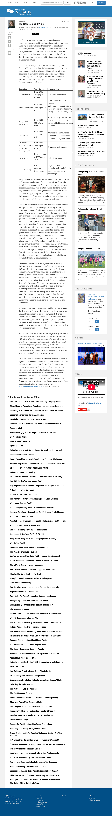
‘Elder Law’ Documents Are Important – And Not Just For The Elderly (37, 744)
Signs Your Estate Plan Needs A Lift (24, 591)
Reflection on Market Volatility (22, 472)
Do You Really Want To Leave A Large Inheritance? (30, 675)
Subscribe (92, 796)
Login (91, 3)
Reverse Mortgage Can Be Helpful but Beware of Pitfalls (33, 432)
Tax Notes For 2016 (18, 667)
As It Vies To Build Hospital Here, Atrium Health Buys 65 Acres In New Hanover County (91, 134)
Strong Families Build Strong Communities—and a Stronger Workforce (95, 79)
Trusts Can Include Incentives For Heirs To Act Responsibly (34, 698)
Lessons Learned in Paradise (22, 454)
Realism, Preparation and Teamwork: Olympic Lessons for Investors (37, 463)
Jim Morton (90, 96)
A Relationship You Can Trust (22, 490)
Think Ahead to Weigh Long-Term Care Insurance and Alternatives (37, 406)
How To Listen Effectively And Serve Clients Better (30, 671)
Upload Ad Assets (94, 800)
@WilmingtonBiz (41, 802)
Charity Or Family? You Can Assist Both (26, 702)
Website (10, 28)
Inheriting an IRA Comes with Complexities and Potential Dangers (36, 410)
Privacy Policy (40, 806)
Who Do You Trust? (17, 543)
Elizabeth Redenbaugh (94, 85)
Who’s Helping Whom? (18, 437)
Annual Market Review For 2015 (23, 658)
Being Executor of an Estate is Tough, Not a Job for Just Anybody (36, 450)
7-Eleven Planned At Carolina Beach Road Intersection (96, 117)
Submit (67, 3)
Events (64, 796)
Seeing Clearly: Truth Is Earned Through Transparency (31, 605)
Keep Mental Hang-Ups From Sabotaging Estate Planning (33, 538)
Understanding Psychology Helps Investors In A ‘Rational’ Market (36, 680)
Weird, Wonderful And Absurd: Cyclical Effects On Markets (34, 560)
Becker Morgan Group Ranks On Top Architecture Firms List (91, 144)
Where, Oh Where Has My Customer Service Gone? (30, 757)
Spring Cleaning (16, 446)
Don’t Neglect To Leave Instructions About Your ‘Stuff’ (32, 706)
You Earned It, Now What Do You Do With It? (27, 534)
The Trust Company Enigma (21, 693)
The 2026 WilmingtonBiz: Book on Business (96, 297)
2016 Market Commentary (20, 583)
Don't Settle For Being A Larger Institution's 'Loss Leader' (33, 596)
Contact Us (39, 798)
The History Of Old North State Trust (24, 783)
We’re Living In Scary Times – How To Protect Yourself (32, 508)
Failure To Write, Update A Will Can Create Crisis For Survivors (35, 636)
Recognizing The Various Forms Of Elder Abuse (29, 600)
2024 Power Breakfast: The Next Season (90, 343)
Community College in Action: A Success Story (96, 92)
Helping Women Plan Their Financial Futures (28, 627)
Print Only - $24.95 (93, 318)
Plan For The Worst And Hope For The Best (27, 574)
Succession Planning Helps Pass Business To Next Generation (35, 771)
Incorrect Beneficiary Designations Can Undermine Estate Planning (37, 512)
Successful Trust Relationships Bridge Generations (31, 724)
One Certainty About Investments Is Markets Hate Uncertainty (35, 587)
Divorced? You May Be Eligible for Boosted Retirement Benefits (35, 423)
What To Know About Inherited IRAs (24, 618)
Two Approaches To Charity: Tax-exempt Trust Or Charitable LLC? (36, 622)
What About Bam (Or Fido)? (21, 503)
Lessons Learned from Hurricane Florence (27, 415)
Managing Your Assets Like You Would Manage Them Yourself (35, 780)
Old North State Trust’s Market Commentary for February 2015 (35, 775)
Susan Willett (43, 27)
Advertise (92, 798)
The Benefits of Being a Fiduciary (23, 552)
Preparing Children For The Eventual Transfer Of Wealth (32, 711)
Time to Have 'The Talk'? (20, 441)
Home (10, 3)
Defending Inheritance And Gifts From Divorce (28, 547)
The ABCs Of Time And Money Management (27, 565)
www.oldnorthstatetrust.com (30, 387)
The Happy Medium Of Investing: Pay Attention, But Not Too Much (36, 631)
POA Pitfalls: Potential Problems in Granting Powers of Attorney (36, 477)
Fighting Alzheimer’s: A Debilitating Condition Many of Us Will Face (37, 485)
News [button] (17, 3)
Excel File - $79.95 (93, 326)
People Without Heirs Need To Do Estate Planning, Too (31, 715)
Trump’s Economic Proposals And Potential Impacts (31, 578)
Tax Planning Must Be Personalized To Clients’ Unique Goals (34, 753)
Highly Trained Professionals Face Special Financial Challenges (36, 459)
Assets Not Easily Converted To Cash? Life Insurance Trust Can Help (38, 521)
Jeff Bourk (90, 70)
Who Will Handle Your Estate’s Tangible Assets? (29, 644)
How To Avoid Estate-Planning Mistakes (26, 749)
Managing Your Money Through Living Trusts (28, 728)
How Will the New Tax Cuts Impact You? (26, 481)
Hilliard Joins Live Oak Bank (88, 126)
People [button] (25, 3)
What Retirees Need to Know (21, 516)
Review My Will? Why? (19, 720)
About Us (39, 796)
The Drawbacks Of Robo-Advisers (23, 689)
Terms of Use (40, 804)
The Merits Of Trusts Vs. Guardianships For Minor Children (34, 499)
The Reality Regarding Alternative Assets (27, 649)
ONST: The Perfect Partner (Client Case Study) (29, 468)
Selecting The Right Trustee (21, 684)
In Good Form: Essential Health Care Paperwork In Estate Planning (36, 614)
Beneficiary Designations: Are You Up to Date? (28, 419)
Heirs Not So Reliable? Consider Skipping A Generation (32, 569)
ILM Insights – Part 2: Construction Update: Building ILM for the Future (95, 64)
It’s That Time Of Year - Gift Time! (23, 494)
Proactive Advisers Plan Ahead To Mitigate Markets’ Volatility (35, 653)
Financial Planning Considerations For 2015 (28, 766)
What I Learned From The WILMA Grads (25, 525)
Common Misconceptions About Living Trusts (28, 640)
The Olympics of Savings (20, 609)
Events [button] (34, 3)
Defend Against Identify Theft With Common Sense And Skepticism (37, 662)
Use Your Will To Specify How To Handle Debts (28, 530)
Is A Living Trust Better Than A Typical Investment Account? (34, 740)
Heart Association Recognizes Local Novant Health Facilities (91, 152)
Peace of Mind (16, 428)
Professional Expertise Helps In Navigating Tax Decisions (33, 762)
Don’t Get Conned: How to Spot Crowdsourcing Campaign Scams (35, 401)
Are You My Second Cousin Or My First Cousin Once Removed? (35, 556)
